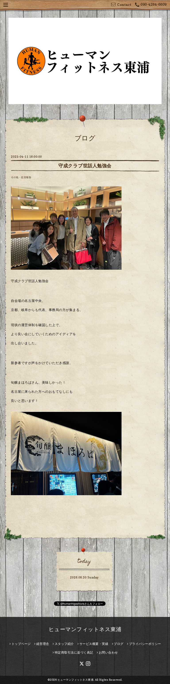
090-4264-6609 (154, 4)
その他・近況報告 (21, 177)
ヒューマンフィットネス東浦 (85, 629)
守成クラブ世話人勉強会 (85, 165)
